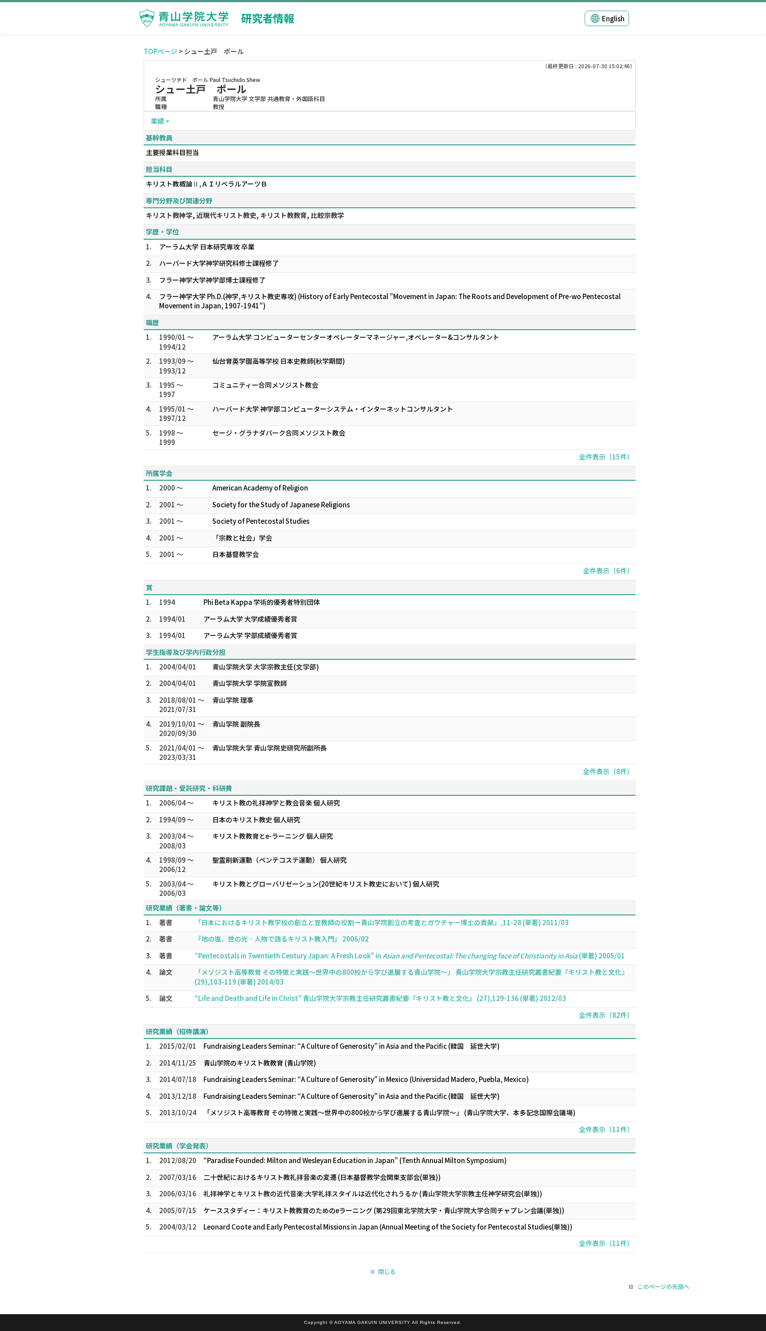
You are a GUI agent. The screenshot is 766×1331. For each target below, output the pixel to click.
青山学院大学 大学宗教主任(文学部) (265, 666)
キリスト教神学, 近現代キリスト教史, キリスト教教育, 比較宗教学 (245, 215)
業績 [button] (157, 120)
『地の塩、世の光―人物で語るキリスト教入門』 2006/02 (282, 938)
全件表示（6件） (608, 570)
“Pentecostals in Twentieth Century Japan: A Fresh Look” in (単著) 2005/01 (410, 955)
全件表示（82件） (606, 1015)
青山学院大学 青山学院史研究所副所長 (269, 747)
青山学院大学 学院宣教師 (249, 683)
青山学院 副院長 (236, 723)
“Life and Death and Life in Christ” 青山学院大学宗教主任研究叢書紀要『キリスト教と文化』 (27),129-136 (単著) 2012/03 (380, 998)
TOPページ (160, 51)
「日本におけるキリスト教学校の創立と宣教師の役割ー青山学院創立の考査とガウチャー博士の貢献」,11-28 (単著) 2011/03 (382, 922)
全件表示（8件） (608, 771)
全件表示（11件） (606, 1129)
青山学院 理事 (233, 699)
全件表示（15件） (606, 456)
